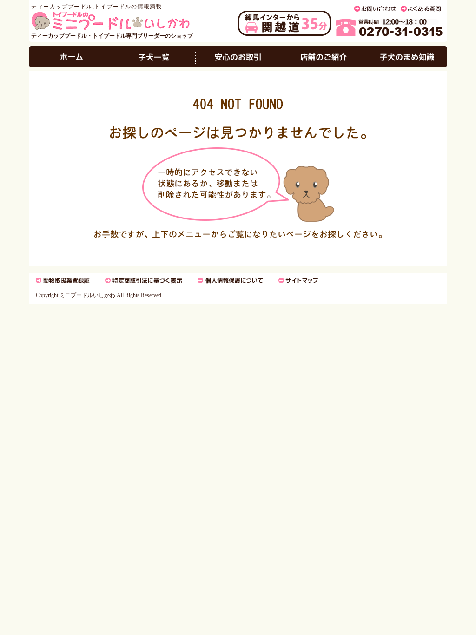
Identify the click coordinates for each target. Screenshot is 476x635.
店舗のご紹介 (321, 56)
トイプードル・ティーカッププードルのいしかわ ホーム (70, 56)
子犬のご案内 (154, 56)
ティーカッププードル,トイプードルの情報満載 (96, 6)
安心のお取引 (237, 56)
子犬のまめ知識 (405, 56)
